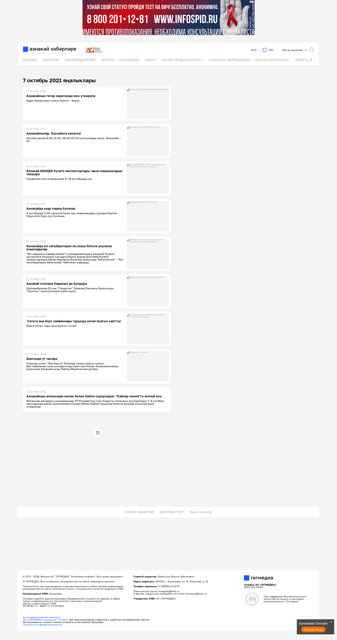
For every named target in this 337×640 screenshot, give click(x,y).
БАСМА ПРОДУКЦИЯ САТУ (182, 60)
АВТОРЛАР (51, 60)
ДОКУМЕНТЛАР (172, 512)
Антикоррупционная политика (41, 617)
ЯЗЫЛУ (151, 60)
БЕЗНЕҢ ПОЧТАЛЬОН (272, 60)
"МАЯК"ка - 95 (305, 60)
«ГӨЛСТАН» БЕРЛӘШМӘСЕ (229, 60)
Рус (254, 50)
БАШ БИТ (30, 60)
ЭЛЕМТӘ (107, 60)
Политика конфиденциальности (42, 624)
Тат (271, 50)
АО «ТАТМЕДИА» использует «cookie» (46, 619)
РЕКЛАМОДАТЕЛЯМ (80, 60)
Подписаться (313, 629)
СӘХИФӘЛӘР (129, 60)
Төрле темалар (200, 512)
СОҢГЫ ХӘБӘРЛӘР (139, 512)
